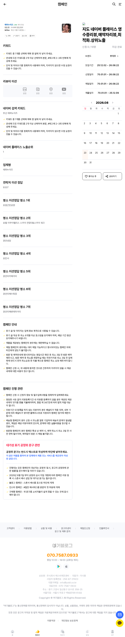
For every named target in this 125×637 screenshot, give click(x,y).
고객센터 (11, 528)
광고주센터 (66, 528)
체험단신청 (85, 528)
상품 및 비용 (46, 528)
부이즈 (113, 56)
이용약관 (51, 620)
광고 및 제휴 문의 (62, 531)
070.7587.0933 (62, 555)
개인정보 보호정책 (69, 620)
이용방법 (28, 528)
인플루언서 (104, 528)
